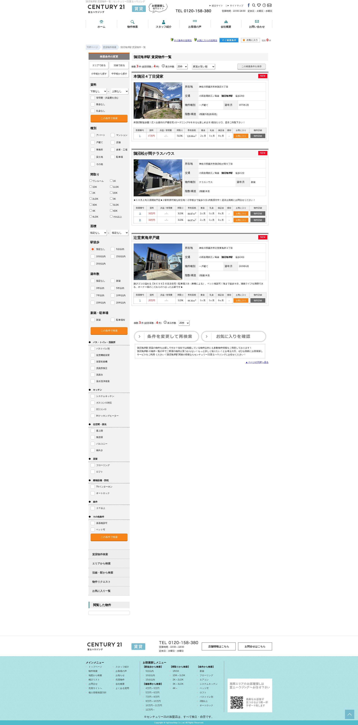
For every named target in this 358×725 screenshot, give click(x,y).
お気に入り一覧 (101, 590)
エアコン (204, 679)
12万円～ (150, 709)
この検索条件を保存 (251, 66)
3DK (94, 205)
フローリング (206, 675)
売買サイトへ (95, 688)
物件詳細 (258, 136)
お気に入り (241, 136)
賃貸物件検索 (100, 554)
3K (114, 199)
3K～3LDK (178, 684)
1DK (94, 187)
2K (93, 193)
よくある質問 (122, 688)
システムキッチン (209, 684)
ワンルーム (98, 181)
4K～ (175, 688)
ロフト (203, 692)
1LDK (116, 187)
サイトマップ (236, 5)
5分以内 (150, 671)
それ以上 (117, 217)
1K (114, 181)
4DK (115, 211)
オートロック (206, 705)
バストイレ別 (206, 697)
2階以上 (204, 701)
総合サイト (217, 5)
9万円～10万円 (153, 701)
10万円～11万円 (154, 705)
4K (93, 211)
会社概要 (226, 26)
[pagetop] (349, 714)
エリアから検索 (101, 563)
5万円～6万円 (152, 692)
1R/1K (176, 671)
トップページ (95, 666)
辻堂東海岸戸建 (147, 238)
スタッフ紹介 (164, 26)
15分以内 (150, 679)
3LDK (116, 205)
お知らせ (120, 675)
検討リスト (94, 679)
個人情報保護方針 (97, 692)
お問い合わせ (257, 26)
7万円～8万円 (152, 697)
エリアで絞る (99, 65)
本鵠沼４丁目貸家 (148, 76)
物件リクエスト (101, 581)
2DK (115, 193)
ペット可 (204, 688)
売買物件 (120, 679)
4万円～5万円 (152, 688)
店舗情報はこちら (218, 646)
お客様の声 (194, 26)
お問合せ (93, 684)
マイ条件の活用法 (183, 40)
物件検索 (132, 26)
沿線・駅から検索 (102, 572)
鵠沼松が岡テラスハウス (154, 153)
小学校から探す (99, 73)
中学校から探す (119, 73)
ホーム (101, 26)
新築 (202, 671)
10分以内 (150, 675)
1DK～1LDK (179, 675)
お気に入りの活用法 (207, 40)
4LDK (95, 217)
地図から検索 (95, 675)
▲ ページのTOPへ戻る (257, 362)
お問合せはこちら (255, 646)
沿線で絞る (119, 65)
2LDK (95, 199)
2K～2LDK (178, 679)
